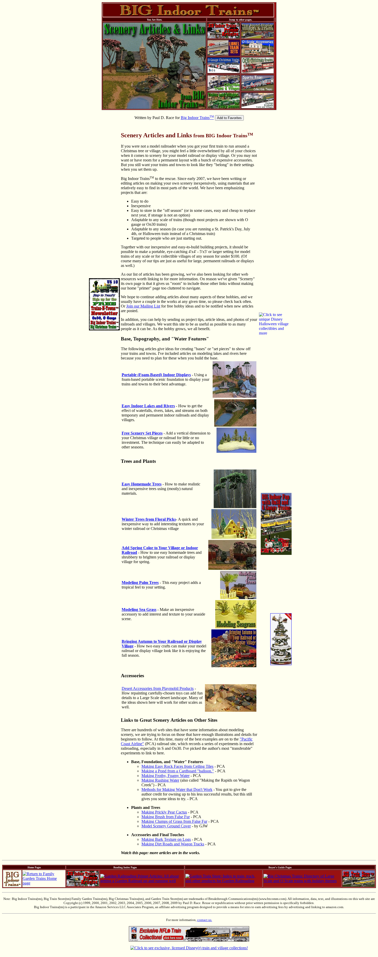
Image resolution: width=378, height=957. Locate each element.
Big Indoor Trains (197, 117)
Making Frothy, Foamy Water (165, 775)
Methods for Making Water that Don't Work (176, 789)
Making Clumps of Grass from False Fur (174, 821)
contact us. (204, 920)
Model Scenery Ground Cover (166, 826)
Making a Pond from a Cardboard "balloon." (177, 771)
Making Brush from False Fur (165, 817)
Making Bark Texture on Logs (166, 839)
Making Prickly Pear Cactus (164, 812)
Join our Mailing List (143, 306)
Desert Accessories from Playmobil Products (158, 688)
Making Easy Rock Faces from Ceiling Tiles (177, 766)
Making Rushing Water (160, 780)
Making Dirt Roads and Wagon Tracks (172, 844)
